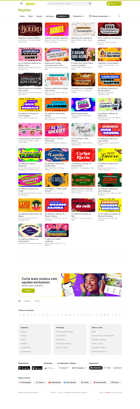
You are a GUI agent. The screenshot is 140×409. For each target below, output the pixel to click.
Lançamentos (26, 351)
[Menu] (21, 3)
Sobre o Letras (97, 343)
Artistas (24, 336)
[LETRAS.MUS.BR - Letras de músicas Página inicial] (30, 3)
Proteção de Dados (99, 339)
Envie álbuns (61, 336)
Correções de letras (63, 343)
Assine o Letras (62, 347)
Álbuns (23, 339)
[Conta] (119, 3)
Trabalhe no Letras (99, 347)
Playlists (24, 343)
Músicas (24, 332)
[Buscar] (90, 3)
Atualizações (26, 347)
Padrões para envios (99, 351)
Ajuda (94, 332)
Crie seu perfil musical (64, 332)
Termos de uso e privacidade (103, 336)
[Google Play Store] (24, 368)
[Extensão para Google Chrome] (50, 368)
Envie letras (60, 339)
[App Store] (37, 368)
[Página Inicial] (19, 301)
